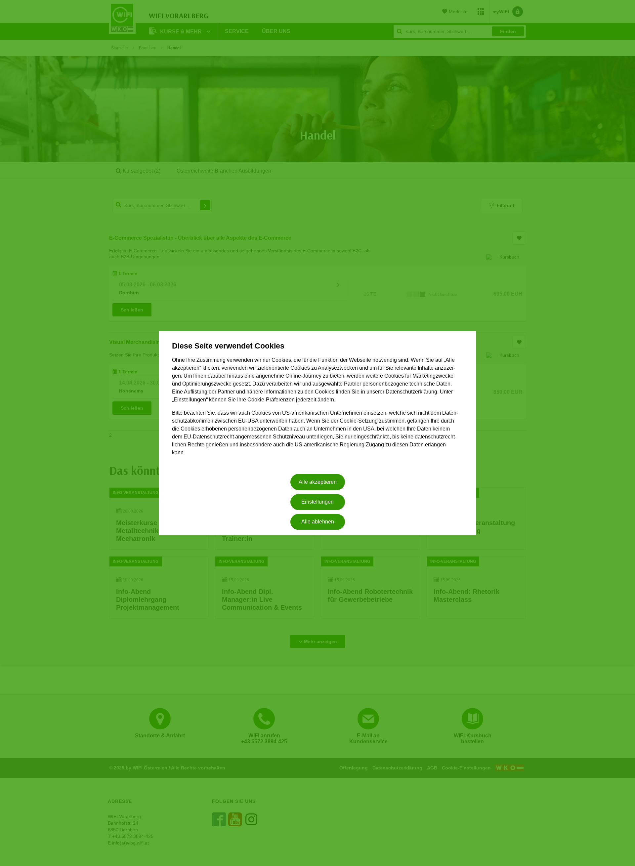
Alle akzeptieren (318, 482)
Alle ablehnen (317, 522)
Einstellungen (317, 502)
